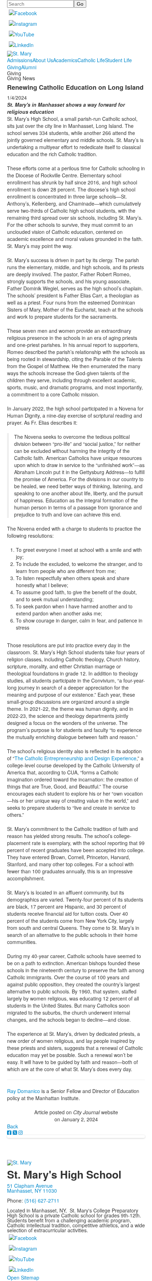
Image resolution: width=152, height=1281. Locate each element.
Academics (65, 60)
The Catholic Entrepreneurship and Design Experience (75, 758)
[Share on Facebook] (10, 1132)
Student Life (118, 60)
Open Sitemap (23, 1277)
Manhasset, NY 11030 (32, 1190)
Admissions (20, 60)
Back (12, 1126)
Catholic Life (91, 60)
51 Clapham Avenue (30, 1185)
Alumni (28, 67)
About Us (43, 60)
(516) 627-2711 (41, 1200)
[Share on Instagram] (20, 1132)
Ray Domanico (23, 1090)
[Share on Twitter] (15, 1132)
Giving (14, 67)
